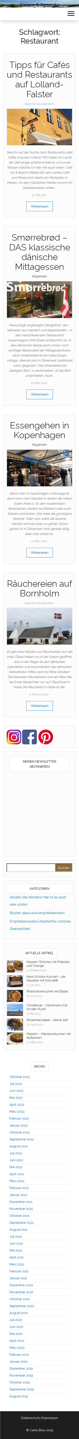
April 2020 (16, 1341)
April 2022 (16, 1174)
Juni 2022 (16, 1160)
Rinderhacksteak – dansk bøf (47, 1020)
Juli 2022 (15, 1153)
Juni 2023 (16, 1091)
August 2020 (18, 1313)
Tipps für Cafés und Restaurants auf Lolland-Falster (39, 79)
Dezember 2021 (20, 1202)
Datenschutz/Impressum (39, 1418)
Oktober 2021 (19, 1216)
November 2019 (21, 1375)
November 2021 (21, 1209)
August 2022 (18, 1146)
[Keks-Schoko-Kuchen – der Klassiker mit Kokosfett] (15, 981)
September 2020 (21, 1306)
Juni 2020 (16, 1327)
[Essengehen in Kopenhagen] (39, 468)
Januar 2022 (18, 1195)
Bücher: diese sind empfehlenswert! (37, 913)
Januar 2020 (18, 1361)
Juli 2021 (15, 1236)
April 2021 (16, 1257)
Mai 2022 (15, 1167)
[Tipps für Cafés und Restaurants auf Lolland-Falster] (39, 127)
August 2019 (18, 1396)
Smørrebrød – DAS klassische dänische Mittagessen (39, 252)
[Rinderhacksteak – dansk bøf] (15, 1024)
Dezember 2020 (21, 1285)
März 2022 (16, 1181)
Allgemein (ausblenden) (39, 103)
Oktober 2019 (19, 1382)
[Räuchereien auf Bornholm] (39, 626)
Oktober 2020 (19, 1299)
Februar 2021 (18, 1271)
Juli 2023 (15, 1084)
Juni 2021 (16, 1243)
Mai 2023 (15, 1098)
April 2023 (16, 1105)
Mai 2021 (15, 1250)
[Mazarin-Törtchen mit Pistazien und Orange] (15, 966)
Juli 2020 (15, 1320)
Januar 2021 (18, 1278)
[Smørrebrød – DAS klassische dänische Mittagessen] (39, 299)
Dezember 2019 (21, 1368)
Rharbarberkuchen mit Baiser (47, 991)
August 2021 (18, 1230)
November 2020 (21, 1292)
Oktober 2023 (19, 1077)
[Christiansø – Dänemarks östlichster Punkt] (15, 1010)
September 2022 (21, 1139)
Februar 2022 (19, 1188)
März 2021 (16, 1264)
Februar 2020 (19, 1355)
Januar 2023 (18, 1125)
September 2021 (21, 1223)
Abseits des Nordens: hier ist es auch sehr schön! (38, 901)
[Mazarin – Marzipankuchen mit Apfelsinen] (15, 1038)
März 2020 (17, 1348)
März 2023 (16, 1111)
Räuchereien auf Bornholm (39, 588)
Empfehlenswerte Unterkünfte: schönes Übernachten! (40, 925)
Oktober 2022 (19, 1132)
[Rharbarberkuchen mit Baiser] (15, 996)
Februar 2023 (19, 1118)
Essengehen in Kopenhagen (39, 430)
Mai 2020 (16, 1334)
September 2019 (21, 1389)
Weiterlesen (39, 206)
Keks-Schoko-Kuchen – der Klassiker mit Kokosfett (46, 978)
